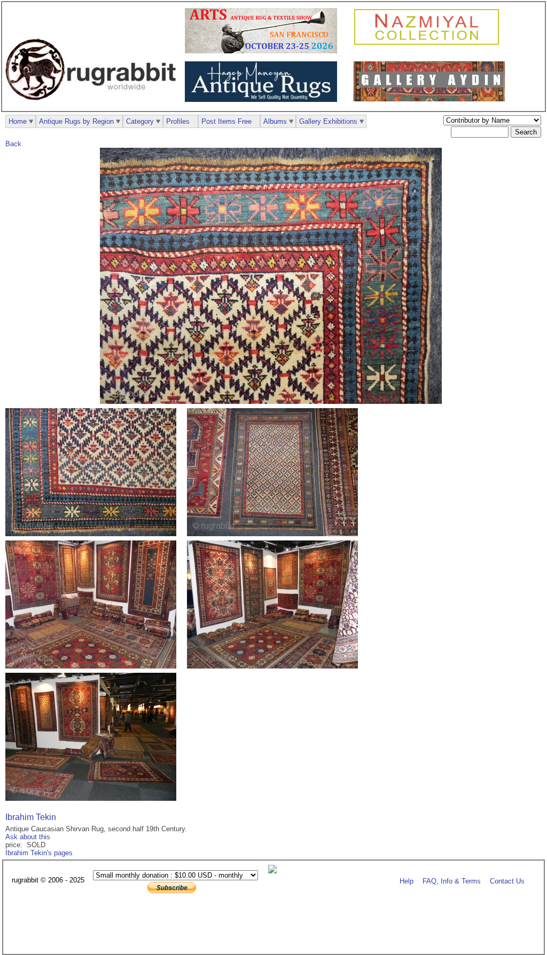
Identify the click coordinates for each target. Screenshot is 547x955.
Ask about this (27, 837)
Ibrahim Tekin (30, 817)
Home (18, 121)
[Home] (93, 106)
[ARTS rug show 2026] (263, 51)
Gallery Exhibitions (328, 121)
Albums (275, 121)
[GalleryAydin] (432, 99)
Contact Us (507, 881)
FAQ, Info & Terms (452, 881)
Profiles (178, 121)
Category (140, 121)
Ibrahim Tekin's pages (39, 853)
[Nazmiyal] (429, 43)
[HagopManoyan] (263, 100)
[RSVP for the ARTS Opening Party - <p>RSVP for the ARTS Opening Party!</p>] (275, 871)
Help (406, 881)
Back (13, 144)
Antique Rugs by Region (76, 121)
